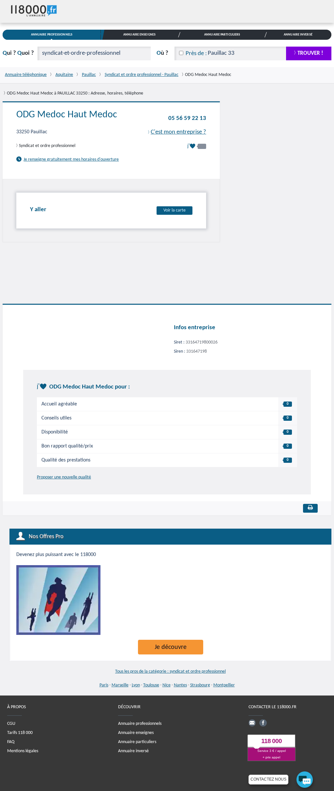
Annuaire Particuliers (222, 35)
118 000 (271, 741)
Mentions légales (22, 751)
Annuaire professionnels (139, 723)
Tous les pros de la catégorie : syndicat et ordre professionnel (170, 671)
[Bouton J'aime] (196, 146)
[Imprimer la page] (310, 508)
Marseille (120, 685)
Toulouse (151, 685)
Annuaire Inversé (298, 35)
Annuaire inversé (133, 751)
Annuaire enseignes (136, 732)
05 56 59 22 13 (187, 118)
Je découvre (171, 647)
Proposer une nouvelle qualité (64, 477)
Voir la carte (174, 210)
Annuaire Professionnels (51, 35)
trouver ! (310, 53)
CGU (11, 723)
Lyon (136, 685)
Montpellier (224, 685)
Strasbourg (200, 685)
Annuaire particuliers (137, 742)
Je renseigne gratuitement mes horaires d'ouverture (71, 159)
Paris (103, 685)
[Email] (252, 722)
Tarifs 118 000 (20, 732)
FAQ (10, 742)
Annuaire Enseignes (139, 35)
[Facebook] (262, 722)
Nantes (180, 685)
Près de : (196, 54)
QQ (18, 53)
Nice (166, 685)
